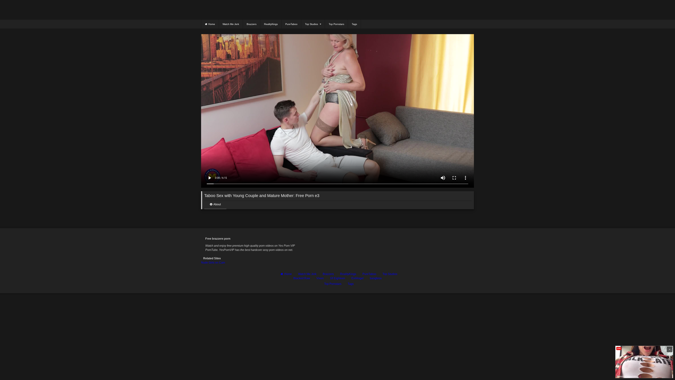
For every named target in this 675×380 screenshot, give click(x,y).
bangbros (376, 278)
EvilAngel (357, 278)
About (217, 204)
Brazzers (251, 24)
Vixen (320, 278)
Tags (354, 24)
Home (211, 24)
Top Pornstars (336, 24)
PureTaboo (291, 24)
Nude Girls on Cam (213, 262)
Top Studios (311, 24)
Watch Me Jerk (231, 24)
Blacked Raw (301, 278)
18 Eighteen (337, 278)
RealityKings (271, 24)
